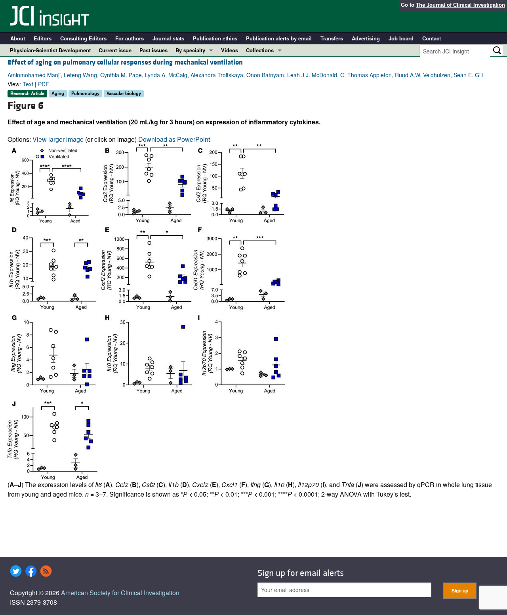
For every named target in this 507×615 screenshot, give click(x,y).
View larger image (58, 139)
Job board (401, 38)
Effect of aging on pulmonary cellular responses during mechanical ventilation (125, 62)
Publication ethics (215, 38)
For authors (129, 38)
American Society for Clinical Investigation (120, 592)
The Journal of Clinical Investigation (460, 5)
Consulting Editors (83, 38)
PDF (43, 84)
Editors (42, 38)
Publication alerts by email (279, 38)
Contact (431, 38)
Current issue (115, 50)
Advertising (366, 38)
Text (28, 84)
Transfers (331, 38)
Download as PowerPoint (174, 139)
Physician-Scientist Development (50, 50)
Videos (229, 50)
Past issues (153, 50)
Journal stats (168, 38)
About (17, 38)
